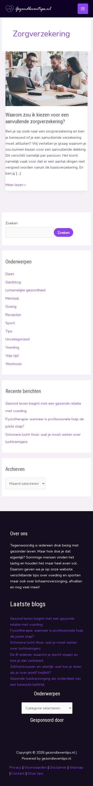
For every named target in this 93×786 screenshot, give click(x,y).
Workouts (13, 363)
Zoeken (11, 223)
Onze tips (35, 773)
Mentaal (12, 298)
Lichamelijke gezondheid (25, 290)
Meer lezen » (15, 184)
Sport (10, 322)
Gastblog (13, 282)
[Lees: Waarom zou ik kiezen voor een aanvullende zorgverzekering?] (46, 78)
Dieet (9, 273)
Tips (8, 331)
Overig (10, 306)
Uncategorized (17, 339)
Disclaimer (58, 767)
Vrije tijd (12, 355)
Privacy (15, 767)
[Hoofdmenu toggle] (83, 8)
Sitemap (76, 767)
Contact (18, 773)
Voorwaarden (35, 767)
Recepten (13, 314)
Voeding (12, 347)
